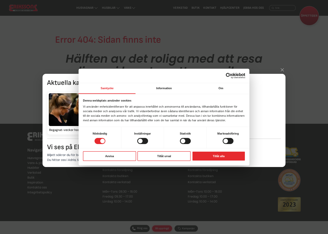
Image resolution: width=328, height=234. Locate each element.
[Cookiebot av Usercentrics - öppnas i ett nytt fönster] (228, 76)
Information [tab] (164, 88)
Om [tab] (220, 88)
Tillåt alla (219, 156)
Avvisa (109, 156)
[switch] (142, 141)
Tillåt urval (164, 156)
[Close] (282, 70)
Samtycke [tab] (107, 88)
